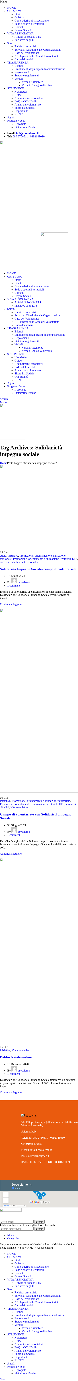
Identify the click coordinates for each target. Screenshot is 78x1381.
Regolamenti (22, 72)
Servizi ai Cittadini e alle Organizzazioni (38, 49)
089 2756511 (20, 136)
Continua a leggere (11, 604)
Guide (18, 94)
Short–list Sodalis (24, 107)
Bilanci (19, 65)
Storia (18, 14)
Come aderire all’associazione (32, 20)
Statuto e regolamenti (27, 75)
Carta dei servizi (24, 59)
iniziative (13, 555)
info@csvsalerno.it (27, 133)
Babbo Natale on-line (16, 1057)
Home (3, 463)
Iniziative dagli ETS (26, 39)
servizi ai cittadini (10, 562)
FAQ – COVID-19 (25, 101)
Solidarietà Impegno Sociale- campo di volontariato (38, 569)
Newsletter (21, 91)
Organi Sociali (23, 30)
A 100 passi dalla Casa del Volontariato (37, 56)
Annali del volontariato (28, 104)
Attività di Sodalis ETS (28, 36)
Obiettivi (19, 17)
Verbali (19, 78)
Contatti (19, 27)
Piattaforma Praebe (25, 127)
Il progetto (20, 123)
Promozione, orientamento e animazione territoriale (41, 800)
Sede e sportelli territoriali (29, 23)
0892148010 (37, 136)
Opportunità (21, 110)
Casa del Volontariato (27, 52)
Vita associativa (30, 562)
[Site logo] (20, 267)
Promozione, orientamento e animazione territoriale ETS (45, 558)
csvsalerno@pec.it (38, 1155)
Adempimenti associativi (29, 98)
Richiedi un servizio (26, 46)
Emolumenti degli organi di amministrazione (40, 69)
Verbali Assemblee (32, 81)
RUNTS (19, 114)
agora (3, 555)
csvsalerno (24, 582)
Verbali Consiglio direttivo (37, 85)
